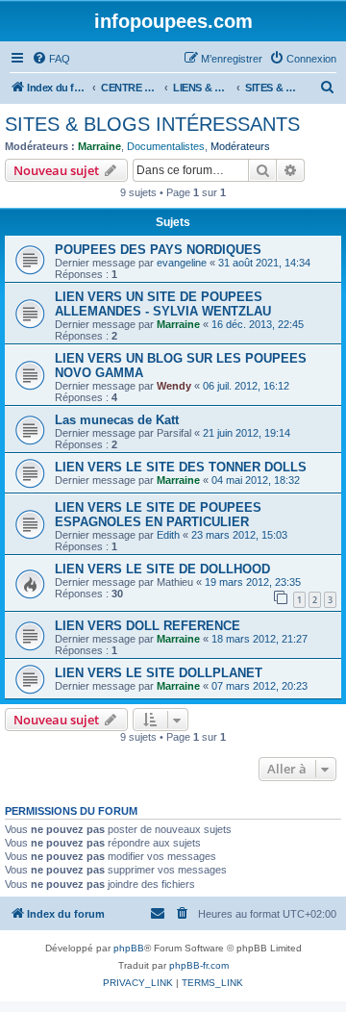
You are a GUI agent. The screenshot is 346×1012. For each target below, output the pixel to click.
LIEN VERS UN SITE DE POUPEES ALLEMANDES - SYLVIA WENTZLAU (163, 304)
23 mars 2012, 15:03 (239, 535)
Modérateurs (240, 146)
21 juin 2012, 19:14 (246, 433)
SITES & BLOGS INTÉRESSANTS (152, 124)
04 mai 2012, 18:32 (255, 480)
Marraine (99, 146)
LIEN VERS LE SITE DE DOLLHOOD (162, 569)
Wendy (174, 386)
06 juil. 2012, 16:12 (246, 386)
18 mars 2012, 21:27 (259, 639)
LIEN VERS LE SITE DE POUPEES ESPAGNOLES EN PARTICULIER (158, 514)
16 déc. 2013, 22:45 (257, 324)
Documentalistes (166, 146)
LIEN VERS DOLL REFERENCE (147, 626)
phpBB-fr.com (199, 965)
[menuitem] (51, 58)
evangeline (182, 262)
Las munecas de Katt (117, 420)
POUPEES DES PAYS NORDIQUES (158, 249)
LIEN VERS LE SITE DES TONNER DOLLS (181, 467)
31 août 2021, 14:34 (264, 262)
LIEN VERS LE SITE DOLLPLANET (158, 673)
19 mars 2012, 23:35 (253, 582)
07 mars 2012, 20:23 (259, 686)
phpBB (128, 948)
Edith (168, 535)
